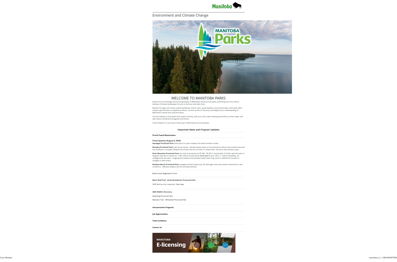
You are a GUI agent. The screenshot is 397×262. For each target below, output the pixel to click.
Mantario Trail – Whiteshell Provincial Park (169, 200)
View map (180, 184)
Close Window (6, 257)
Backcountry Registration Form (164, 173)
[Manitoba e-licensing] (193, 252)
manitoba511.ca (206, 156)
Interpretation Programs (163, 207)
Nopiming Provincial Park (162, 196)
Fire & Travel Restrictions (164, 135)
